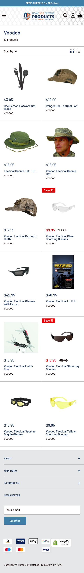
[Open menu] (4, 15)
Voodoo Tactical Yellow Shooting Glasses (61, 433)
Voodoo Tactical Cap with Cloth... (20, 238)
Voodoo (8, 113)
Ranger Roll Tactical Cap (61, 105)
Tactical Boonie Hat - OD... (21, 171)
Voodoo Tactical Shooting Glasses (62, 368)
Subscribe (15, 520)
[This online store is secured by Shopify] (61, 541)
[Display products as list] (78, 51)
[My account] (73, 15)
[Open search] (65, 15)
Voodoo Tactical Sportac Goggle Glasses (20, 433)
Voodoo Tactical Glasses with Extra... (19, 303)
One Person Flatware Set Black (20, 107)
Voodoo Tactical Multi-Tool (18, 368)
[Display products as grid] (72, 51)
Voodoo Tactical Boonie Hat (61, 172)
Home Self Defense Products (34, 564)
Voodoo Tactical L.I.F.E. (61, 301)
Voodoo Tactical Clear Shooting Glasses (60, 238)
